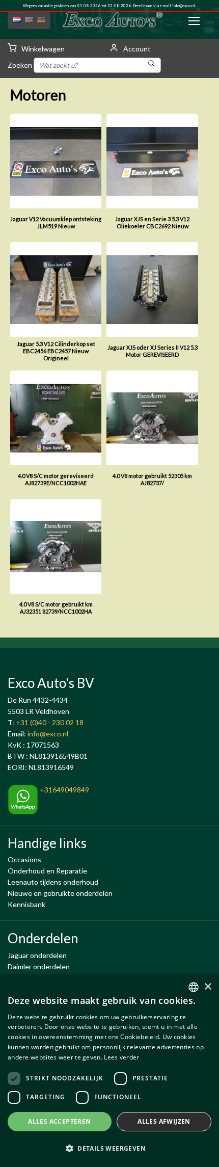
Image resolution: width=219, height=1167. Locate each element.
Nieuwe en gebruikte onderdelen (60, 893)
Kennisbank (26, 904)
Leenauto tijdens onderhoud (53, 882)
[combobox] (193, 987)
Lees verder (121, 1057)
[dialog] (109, 1070)
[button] (109, 1148)
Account (136, 48)
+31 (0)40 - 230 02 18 (50, 722)
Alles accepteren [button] (59, 1121)
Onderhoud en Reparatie (47, 870)
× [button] (207, 987)
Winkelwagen (42, 48)
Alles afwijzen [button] (164, 1121)
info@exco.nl (183, 5)
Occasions (24, 859)
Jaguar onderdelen (37, 955)
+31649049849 (63, 789)
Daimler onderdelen (39, 966)
